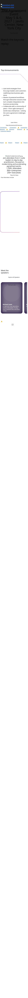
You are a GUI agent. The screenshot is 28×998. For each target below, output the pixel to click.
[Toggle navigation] (3, 2)
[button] (5, 15)
